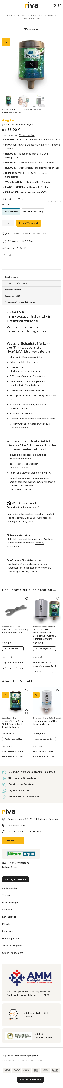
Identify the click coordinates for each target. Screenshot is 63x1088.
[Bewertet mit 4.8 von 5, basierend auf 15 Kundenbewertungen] (31, 120)
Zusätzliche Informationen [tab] (17, 283)
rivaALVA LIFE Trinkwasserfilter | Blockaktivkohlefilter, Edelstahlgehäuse (44, 634)
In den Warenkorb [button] (13, 648)
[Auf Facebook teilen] (4, 254)
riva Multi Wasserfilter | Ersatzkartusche (46, 723)
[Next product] (31, 23)
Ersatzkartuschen (16, 15)
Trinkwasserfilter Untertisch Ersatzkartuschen (39, 17)
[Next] (56, 63)
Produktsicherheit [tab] (13, 289)
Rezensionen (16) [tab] (13, 296)
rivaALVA (21, 445)
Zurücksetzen (54, 202)
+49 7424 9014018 (18, 825)
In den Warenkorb (29, 223)
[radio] (11, 212)
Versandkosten (27, 134)
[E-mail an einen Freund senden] (10, 254)
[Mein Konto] (54, 5)
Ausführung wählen (44, 648)
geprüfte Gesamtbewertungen (17, 124)
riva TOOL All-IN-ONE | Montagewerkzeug (15, 631)
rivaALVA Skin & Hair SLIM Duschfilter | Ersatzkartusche (13, 724)
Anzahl (6, 205)
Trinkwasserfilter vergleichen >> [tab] (20, 302)
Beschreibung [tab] (11, 277)
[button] (4, 5)
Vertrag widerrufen (30, 1079)
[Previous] (7, 63)
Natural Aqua (9, 867)
